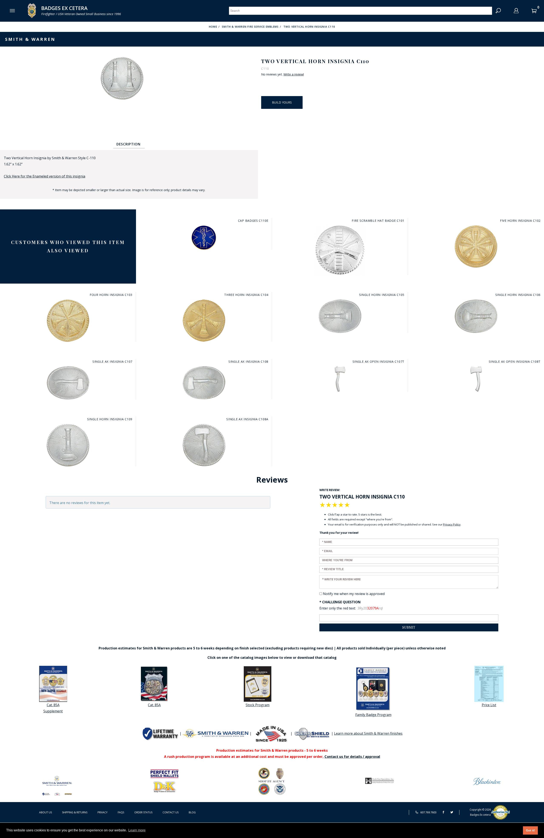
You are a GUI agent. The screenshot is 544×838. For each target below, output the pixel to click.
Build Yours (282, 102)
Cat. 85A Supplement (53, 708)
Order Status (143, 812)
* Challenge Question (340, 602)
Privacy (103, 812)
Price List (489, 705)
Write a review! (293, 74)
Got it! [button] (530, 830)
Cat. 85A (154, 705)
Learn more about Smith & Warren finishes (368, 733)
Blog (192, 812)
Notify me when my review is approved (354, 593)
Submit (408, 627)
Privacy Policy (451, 524)
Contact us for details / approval (352, 756)
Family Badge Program (373, 714)
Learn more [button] (137, 830)
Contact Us (170, 812)
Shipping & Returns (74, 812)
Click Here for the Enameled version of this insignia (44, 176)
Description (128, 144)
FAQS (121, 812)
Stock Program (257, 705)
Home (213, 26)
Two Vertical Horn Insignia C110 (309, 26)
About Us (45, 812)
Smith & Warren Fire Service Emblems (250, 26)
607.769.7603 (428, 812)
